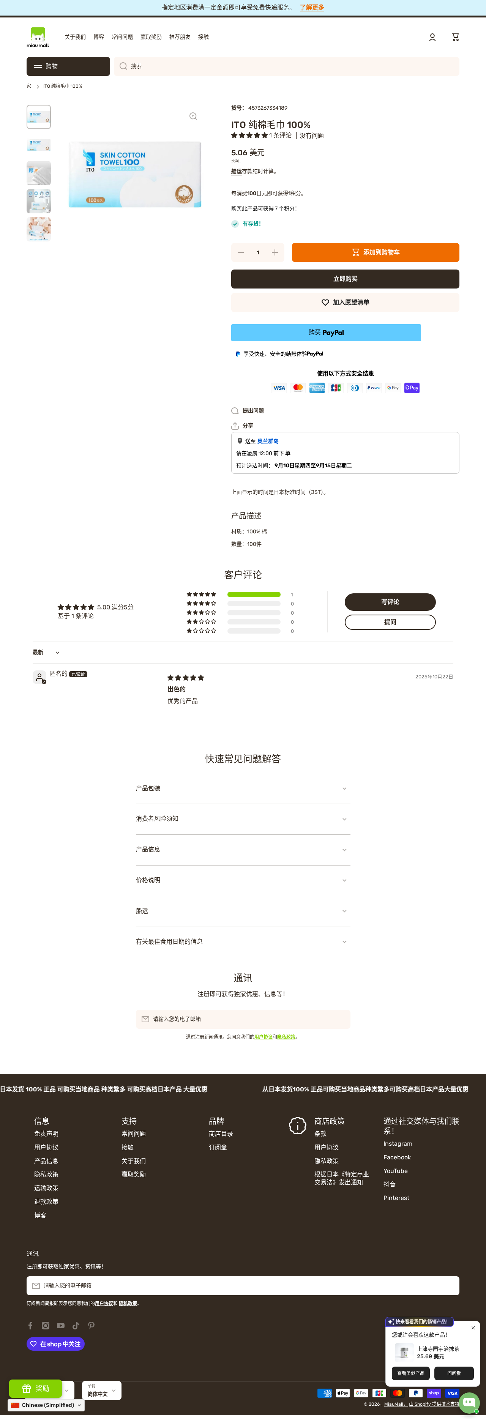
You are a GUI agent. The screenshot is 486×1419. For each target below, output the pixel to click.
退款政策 (46, 1201)
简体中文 (97, 1394)
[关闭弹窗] (473, 1327)
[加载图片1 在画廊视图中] (39, 117)
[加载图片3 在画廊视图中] (39, 173)
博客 (40, 1215)
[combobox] (286, 66)
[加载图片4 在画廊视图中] (39, 201)
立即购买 (345, 278)
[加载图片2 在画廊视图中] (39, 145)
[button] (455, 37)
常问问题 (134, 1133)
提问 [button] (390, 622)
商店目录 (221, 1133)
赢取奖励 (134, 1174)
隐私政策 (46, 1174)
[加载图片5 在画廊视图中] (39, 229)
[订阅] (340, 1019)
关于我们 (134, 1161)
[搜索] (120, 66)
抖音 (389, 1184)
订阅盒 (218, 1147)
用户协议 (46, 1147)
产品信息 (46, 1161)
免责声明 (46, 1133)
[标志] (38, 37)
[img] (185, 677)
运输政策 (46, 1188)
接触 (128, 1147)
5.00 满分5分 (115, 607)
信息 (41, 1121)
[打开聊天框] (469, 1403)
